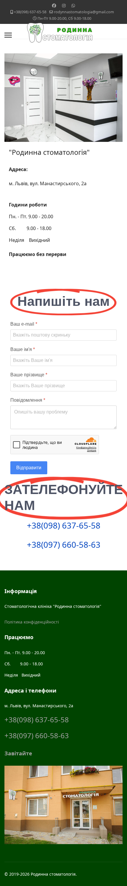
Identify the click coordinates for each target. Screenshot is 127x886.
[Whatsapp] (73, 5)
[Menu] (8, 35)
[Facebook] (54, 5)
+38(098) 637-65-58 (30, 11)
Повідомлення (27, 400)
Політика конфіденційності (31, 622)
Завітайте (18, 753)
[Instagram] (64, 5)
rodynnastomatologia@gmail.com (84, 11)
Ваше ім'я (22, 349)
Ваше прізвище (28, 374)
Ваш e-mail (23, 323)
